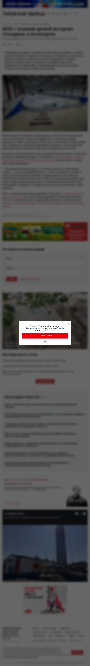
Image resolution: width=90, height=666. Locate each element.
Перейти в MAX (45, 335)
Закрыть (45, 341)
